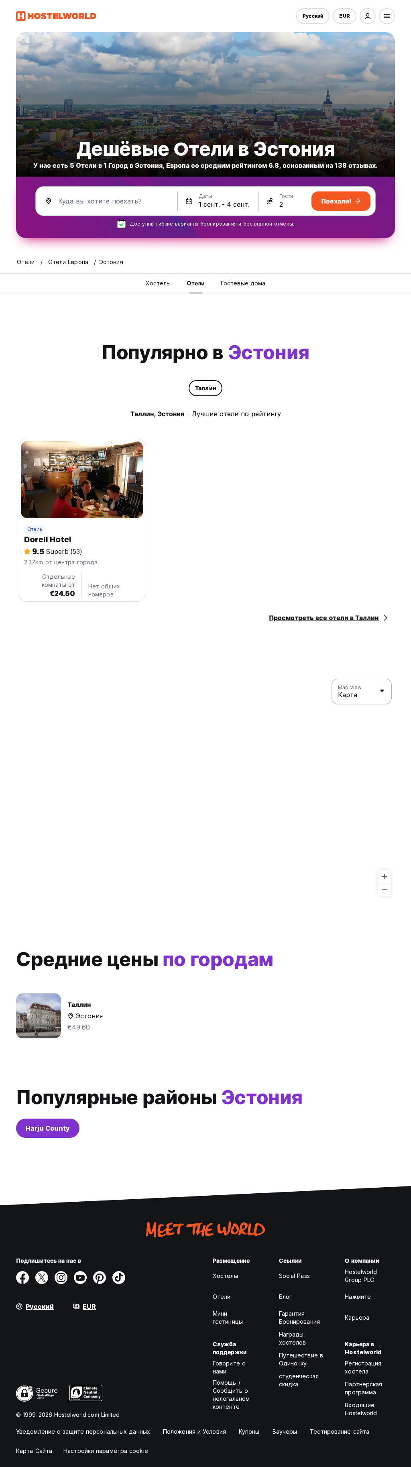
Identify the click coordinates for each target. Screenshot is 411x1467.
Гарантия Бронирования (299, 1317)
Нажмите (358, 1296)
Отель (35, 529)
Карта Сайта (34, 1450)
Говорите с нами (229, 1367)
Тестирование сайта (339, 1431)
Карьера (357, 1317)
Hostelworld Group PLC (361, 1275)
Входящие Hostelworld (361, 1409)
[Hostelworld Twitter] (41, 1277)
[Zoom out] (384, 889)
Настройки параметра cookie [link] (105, 1450)
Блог (285, 1296)
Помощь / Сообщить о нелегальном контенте (231, 1394)
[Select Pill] (368, 16)
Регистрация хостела (363, 1367)
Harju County (48, 1128)
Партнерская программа (363, 1388)
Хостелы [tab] (158, 283)
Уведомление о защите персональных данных (83, 1431)
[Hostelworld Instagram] (61, 1277)
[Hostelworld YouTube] (80, 1277)
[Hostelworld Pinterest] (99, 1277)
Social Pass (294, 1275)
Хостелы (225, 1275)
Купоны (249, 1431)
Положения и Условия (194, 1431)
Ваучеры (285, 1431)
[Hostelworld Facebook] (22, 1277)
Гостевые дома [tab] (243, 283)
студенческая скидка (299, 1380)
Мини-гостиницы (228, 1317)
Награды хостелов (292, 1338)
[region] (205, 788)
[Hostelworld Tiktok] (118, 1277)
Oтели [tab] (196, 283)
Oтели (222, 1296)
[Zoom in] (384, 876)
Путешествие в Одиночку (301, 1359)
